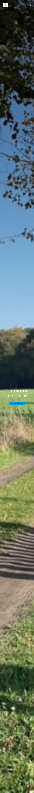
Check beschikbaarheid (17, 403)
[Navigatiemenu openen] (30, 5)
